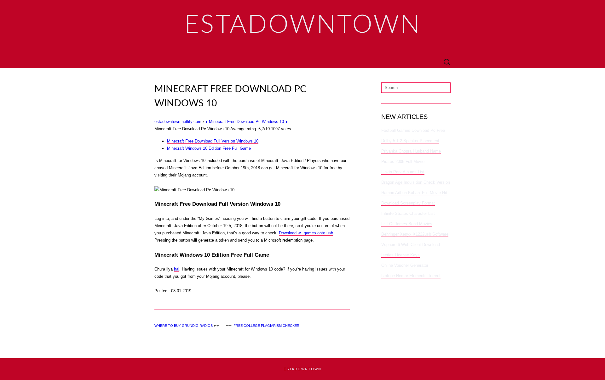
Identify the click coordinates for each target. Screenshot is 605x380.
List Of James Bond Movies (406, 223)
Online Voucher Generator (404, 265)
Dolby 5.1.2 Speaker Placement (410, 140)
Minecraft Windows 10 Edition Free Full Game (209, 148)
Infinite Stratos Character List (408, 213)
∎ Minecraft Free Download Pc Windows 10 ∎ (246, 121)
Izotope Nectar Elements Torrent (411, 275)
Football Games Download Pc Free (413, 130)
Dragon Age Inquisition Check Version (415, 182)
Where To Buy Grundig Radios (183, 325)
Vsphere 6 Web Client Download (410, 244)
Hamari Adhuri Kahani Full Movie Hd (414, 192)
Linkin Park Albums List (402, 172)
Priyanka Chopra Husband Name (411, 151)
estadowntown (302, 369)
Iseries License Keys (400, 255)
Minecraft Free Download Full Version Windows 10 (212, 141)
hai (176, 269)
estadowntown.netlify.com (177, 121)
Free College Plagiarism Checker (266, 325)
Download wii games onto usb (306, 233)
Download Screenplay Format (408, 203)
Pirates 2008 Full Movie (402, 161)
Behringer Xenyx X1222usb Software (414, 234)
